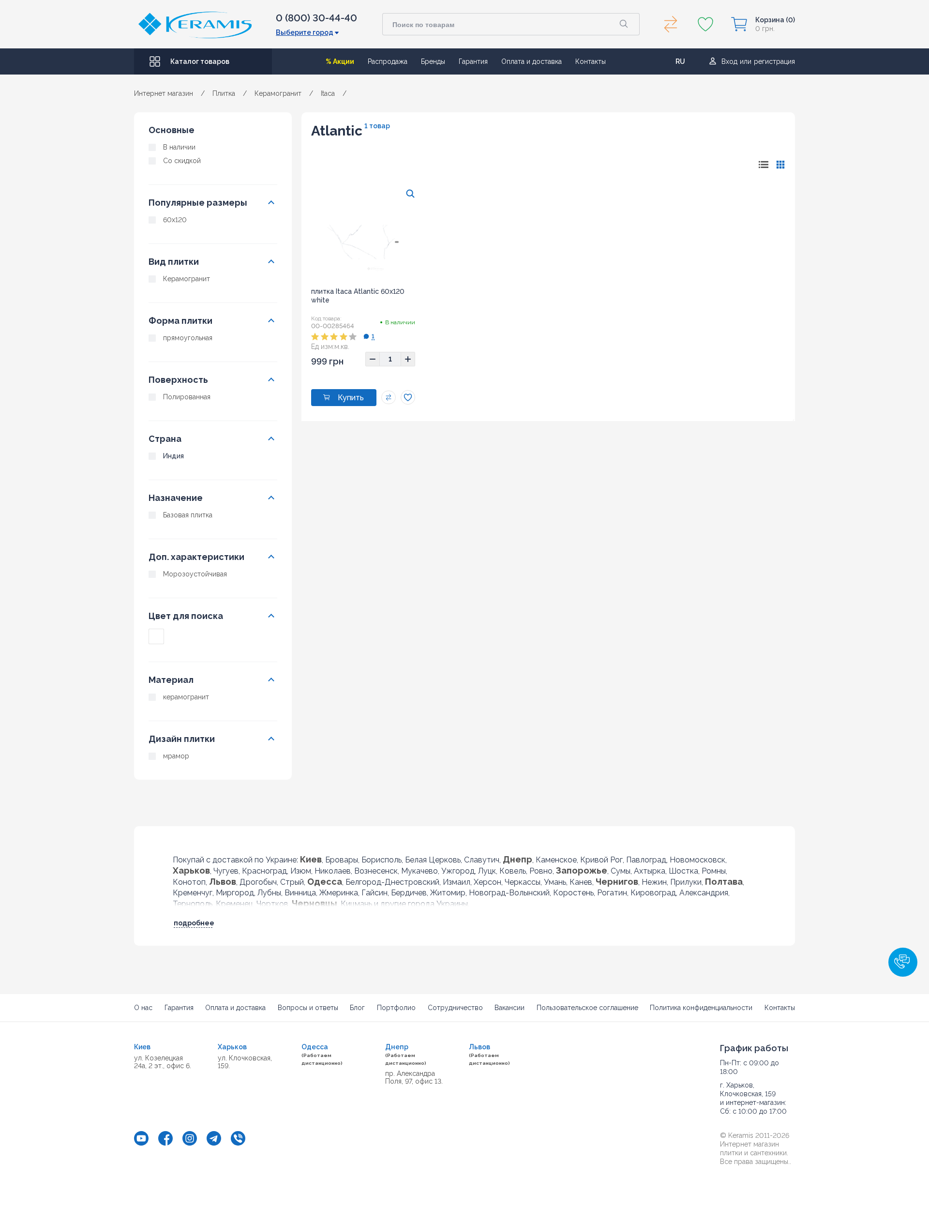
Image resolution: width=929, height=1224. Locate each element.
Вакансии (509, 1008)
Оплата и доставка (531, 61)
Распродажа (387, 61)
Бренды (433, 61)
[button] (902, 962)
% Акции (340, 61)
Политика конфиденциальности (701, 1008)
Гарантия (473, 61)
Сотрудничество (455, 1008)
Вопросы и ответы (308, 1008)
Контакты (590, 61)
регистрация (774, 61)
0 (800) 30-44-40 (316, 18)
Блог (357, 1008)
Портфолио (396, 1008)
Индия (173, 456)
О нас (143, 1008)
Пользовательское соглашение (587, 1008)
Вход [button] (729, 61)
